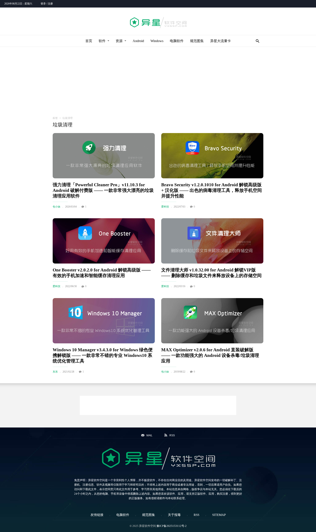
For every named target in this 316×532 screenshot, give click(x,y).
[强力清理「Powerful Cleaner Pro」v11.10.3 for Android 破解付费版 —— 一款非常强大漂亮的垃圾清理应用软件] (104, 155)
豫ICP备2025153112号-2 (171, 525)
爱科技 (165, 206)
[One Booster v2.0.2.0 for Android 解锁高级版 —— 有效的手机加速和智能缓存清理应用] (104, 241)
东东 (55, 371)
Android (138, 41)
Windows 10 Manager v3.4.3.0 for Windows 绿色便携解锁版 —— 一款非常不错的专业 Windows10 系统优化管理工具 (103, 355)
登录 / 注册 (47, 3)
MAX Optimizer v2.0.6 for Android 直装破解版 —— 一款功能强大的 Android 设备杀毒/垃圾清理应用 (210, 355)
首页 (88, 41)
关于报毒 (174, 515)
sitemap (219, 515)
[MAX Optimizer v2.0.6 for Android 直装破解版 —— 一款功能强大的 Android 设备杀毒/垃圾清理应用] (212, 320)
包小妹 (56, 206)
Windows (156, 41)
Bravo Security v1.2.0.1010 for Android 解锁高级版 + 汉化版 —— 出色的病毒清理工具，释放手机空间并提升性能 (211, 190)
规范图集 (197, 41)
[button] (256, 41)
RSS (196, 515)
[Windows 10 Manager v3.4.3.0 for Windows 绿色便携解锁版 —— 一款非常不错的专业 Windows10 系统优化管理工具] (104, 320)
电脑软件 (177, 41)
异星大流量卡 (220, 41)
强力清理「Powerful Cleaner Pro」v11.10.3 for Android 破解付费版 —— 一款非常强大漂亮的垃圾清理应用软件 (103, 190)
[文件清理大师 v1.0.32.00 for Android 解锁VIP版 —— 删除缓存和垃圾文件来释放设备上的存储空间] (212, 241)
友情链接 (97, 515)
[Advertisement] (158, 79)
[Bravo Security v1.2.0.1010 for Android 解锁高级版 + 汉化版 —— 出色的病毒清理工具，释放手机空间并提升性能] (212, 155)
